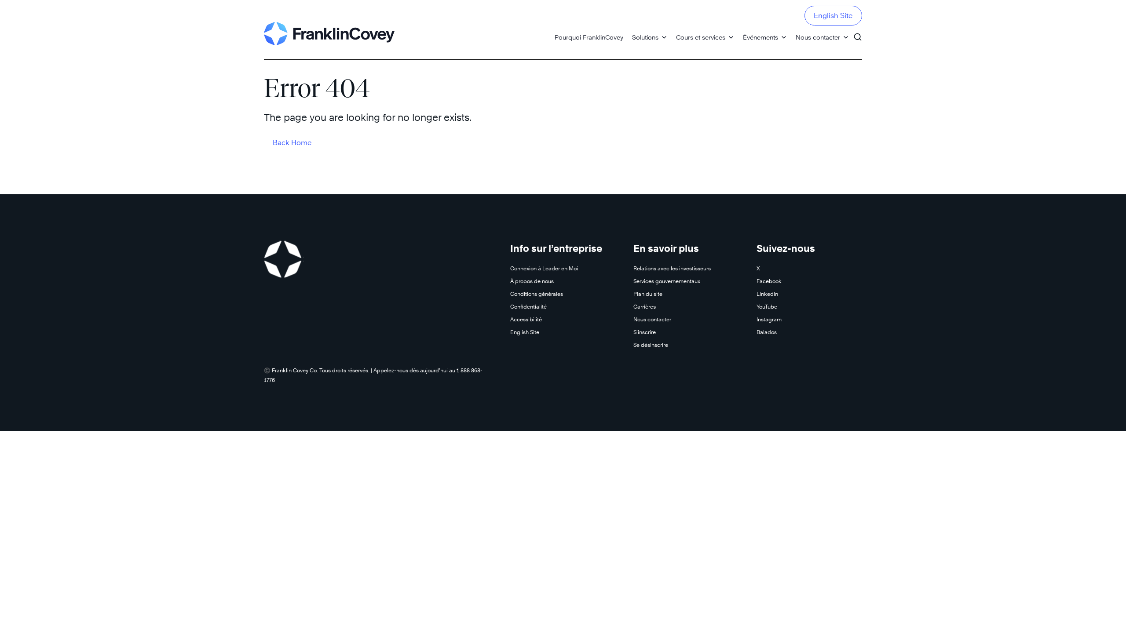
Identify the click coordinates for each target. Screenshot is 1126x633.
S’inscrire (644, 332)
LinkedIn (767, 294)
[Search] (857, 33)
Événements (760, 37)
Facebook (769, 281)
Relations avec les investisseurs (672, 268)
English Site (833, 15)
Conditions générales (536, 294)
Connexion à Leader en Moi (544, 268)
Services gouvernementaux (666, 281)
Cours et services (700, 37)
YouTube (767, 306)
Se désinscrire (650, 345)
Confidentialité (528, 306)
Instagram (769, 319)
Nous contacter (818, 37)
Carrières (644, 306)
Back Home (292, 142)
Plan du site (647, 294)
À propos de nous (532, 281)
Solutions (645, 37)
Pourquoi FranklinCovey (589, 37)
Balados (767, 332)
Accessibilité (526, 319)
